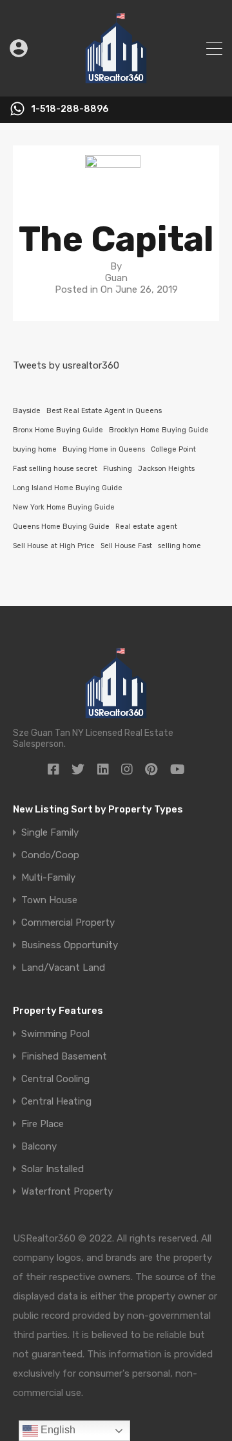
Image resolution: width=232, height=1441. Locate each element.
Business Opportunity (69, 945)
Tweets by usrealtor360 (66, 365)
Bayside (27, 411)
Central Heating (56, 1101)
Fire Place (42, 1124)
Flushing (117, 468)
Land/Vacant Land (63, 968)
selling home (179, 546)
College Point (173, 449)
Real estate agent (146, 526)
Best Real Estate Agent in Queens (104, 411)
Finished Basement (64, 1056)
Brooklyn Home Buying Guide (159, 430)
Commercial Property (68, 923)
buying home (35, 449)
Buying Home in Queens (104, 449)
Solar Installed (52, 1169)
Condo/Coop (50, 855)
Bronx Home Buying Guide (58, 430)
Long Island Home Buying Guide (67, 488)
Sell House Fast (126, 546)
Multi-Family (48, 878)
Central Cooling (55, 1079)
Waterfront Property (67, 1192)
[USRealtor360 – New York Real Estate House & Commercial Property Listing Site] (116, 81)
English (56, 1429)
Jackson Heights (166, 468)
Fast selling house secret (55, 468)
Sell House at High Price (54, 546)
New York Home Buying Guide (64, 507)
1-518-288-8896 (69, 109)
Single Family (50, 833)
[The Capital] (116, 187)
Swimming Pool (55, 1034)
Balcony (39, 1147)
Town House (49, 900)
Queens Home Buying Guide (61, 526)
